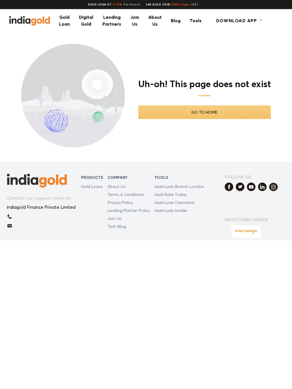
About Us (116, 186)
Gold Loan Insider (170, 210)
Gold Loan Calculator (174, 202)
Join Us (114, 218)
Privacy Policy (120, 202)
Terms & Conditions (126, 194)
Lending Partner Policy (129, 210)
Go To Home (204, 112)
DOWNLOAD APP (236, 20)
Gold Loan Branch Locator (179, 186)
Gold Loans (92, 186)
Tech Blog (117, 226)
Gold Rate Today (170, 194)
